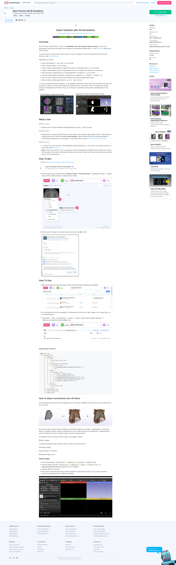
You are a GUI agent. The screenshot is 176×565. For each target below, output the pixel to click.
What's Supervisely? (142, 3)
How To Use (88, 33)
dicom (21, 15)
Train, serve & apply (99, 529)
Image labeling (13, 529)
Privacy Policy (69, 549)
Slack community (154, 70)
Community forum (99, 547)
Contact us (40, 551)
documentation (53, 56)
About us (68, 544)
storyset (78, 559)
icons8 (65, 559)
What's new (70, 33)
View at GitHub (159, 15)
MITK (92, 48)
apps (11, 8)
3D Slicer (100, 48)
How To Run (79, 33)
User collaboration (70, 531)
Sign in (153, 3)
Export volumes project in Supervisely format (59, 162)
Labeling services (42, 533)
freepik (68, 559)
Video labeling (13, 531)
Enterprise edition (42, 544)
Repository (152, 66)
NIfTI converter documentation (97, 138)
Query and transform (100, 531)
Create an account (164, 2)
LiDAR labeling (13, 533)
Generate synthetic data (101, 536)
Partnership (40, 549)
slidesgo (73, 559)
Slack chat (97, 549)
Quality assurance (70, 533)
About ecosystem (14, 544)
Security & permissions (72, 536)
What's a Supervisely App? (16, 547)
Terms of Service (70, 547)
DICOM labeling (13, 536)
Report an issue (153, 68)
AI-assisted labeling (43, 529)
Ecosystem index (98, 551)
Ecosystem (26, 2)
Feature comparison (15, 551)
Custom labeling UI (42, 531)
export (27, 15)
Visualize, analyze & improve (102, 533)
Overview (62, 33)
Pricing (39, 547)
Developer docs (98, 544)
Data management (70, 529)
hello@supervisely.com (154, 550)
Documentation (153, 72)
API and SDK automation (16, 549)
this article (55, 147)
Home (6, 8)
